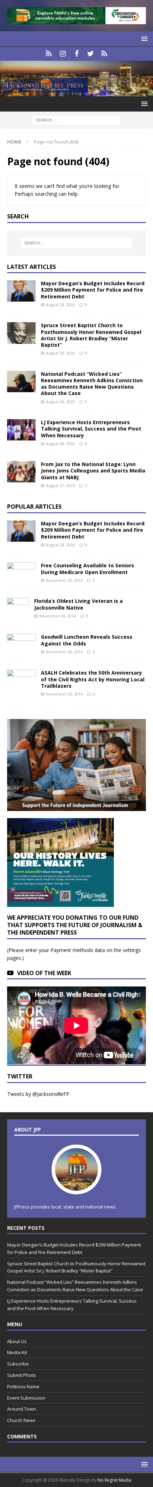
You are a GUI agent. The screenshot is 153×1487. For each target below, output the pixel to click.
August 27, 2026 (60, 485)
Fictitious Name (23, 1386)
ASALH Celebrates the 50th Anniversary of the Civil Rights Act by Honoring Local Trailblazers (92, 679)
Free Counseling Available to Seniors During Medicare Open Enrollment (87, 568)
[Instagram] (63, 54)
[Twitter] (90, 54)
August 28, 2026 (60, 304)
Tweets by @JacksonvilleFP (38, 1094)
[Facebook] (76, 54)
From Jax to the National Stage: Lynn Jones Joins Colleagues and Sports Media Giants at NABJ (93, 470)
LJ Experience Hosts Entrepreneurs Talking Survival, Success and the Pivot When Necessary (91, 428)
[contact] (49, 54)
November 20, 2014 (64, 580)
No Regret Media (114, 1480)
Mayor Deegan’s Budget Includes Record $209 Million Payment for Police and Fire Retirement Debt (92, 289)
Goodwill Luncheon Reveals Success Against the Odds (86, 640)
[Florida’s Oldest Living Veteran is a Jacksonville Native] (18, 608)
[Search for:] (76, 119)
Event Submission (26, 1398)
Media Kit (17, 1352)
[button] (143, 38)
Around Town (21, 1409)
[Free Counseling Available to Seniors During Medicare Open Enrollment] (21, 571)
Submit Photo (21, 1375)
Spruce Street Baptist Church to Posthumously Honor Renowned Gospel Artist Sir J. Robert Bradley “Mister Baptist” (91, 335)
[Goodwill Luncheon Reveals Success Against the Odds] (21, 644)
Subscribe (18, 1364)
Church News (21, 1420)
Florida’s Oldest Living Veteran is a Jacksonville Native (78, 604)
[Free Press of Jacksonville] (76, 91)
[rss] (104, 54)
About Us (17, 1341)
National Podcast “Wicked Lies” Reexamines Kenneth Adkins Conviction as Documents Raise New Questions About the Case (92, 384)
